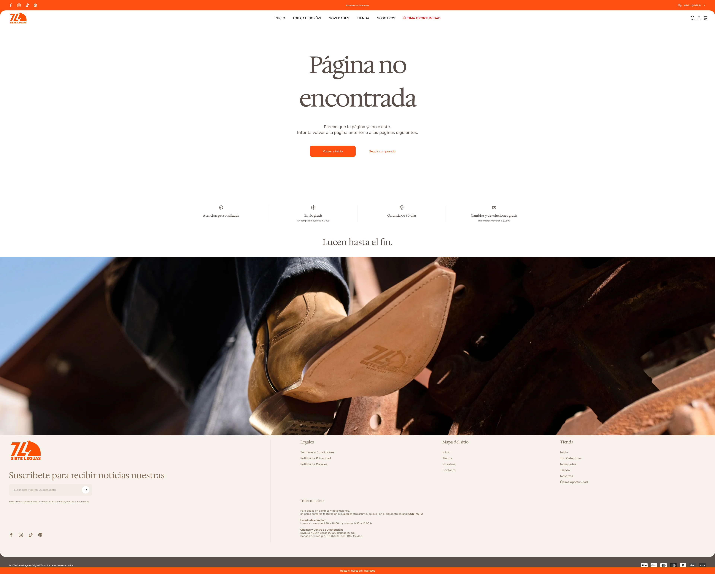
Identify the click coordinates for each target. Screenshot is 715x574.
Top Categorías (570, 458)
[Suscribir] (85, 490)
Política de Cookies (313, 464)
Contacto (449, 470)
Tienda (447, 458)
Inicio (446, 452)
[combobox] (692, 5)
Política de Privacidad (315, 458)
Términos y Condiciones (317, 452)
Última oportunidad (574, 482)
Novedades (568, 464)
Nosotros (448, 464)
